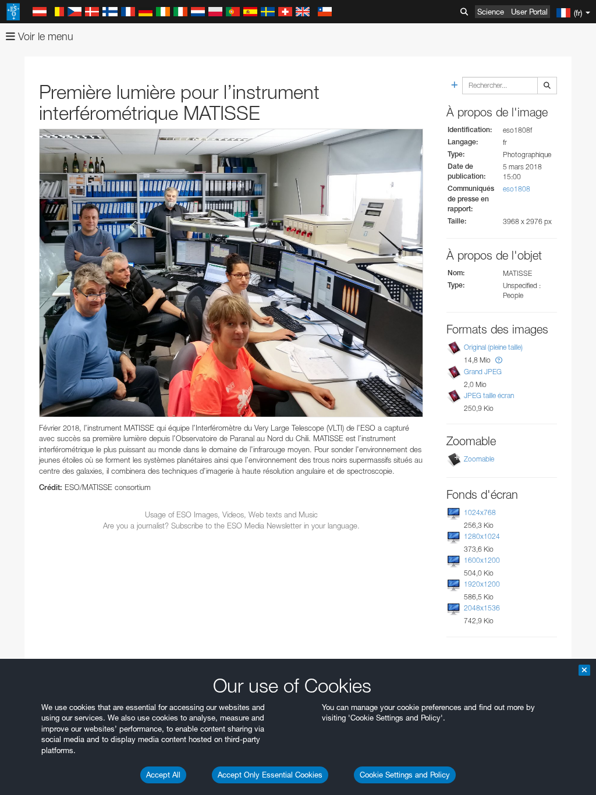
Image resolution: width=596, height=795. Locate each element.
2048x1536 (482, 608)
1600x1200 (482, 560)
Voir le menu (44, 36)
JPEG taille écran (489, 395)
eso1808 (516, 188)
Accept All (163, 774)
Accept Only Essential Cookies (270, 774)
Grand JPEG (483, 371)
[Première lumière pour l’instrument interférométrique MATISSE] (231, 273)
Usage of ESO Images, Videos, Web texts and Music (231, 514)
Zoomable (479, 459)
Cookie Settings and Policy (405, 774)
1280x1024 (482, 536)
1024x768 (480, 512)
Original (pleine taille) (493, 347)
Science (490, 11)
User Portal (529, 11)
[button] (498, 360)
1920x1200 (482, 584)
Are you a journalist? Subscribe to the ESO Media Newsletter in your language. (231, 525)
